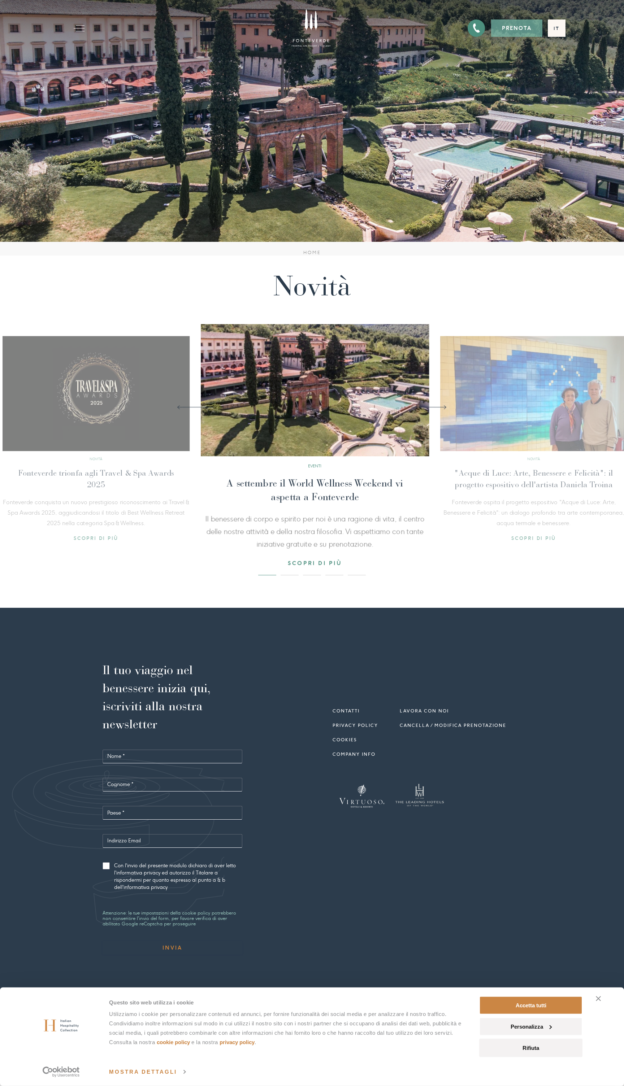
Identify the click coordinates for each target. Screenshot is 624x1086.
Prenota (517, 28)
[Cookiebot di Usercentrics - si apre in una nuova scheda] (61, 1072)
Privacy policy (355, 721)
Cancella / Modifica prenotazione (453, 721)
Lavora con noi (424, 707)
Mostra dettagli (143, 1072)
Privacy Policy (237, 1042)
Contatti (346, 707)
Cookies (345, 736)
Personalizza (527, 1027)
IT (557, 28)
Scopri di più (312, 537)
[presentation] (195, 406)
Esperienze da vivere (312, 484)
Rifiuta (531, 1047)
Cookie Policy (173, 1042)
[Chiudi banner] (598, 998)
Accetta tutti (531, 1005)
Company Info (354, 750)
